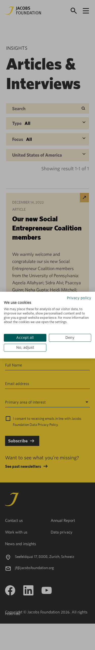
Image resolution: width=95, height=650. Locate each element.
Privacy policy (79, 298)
